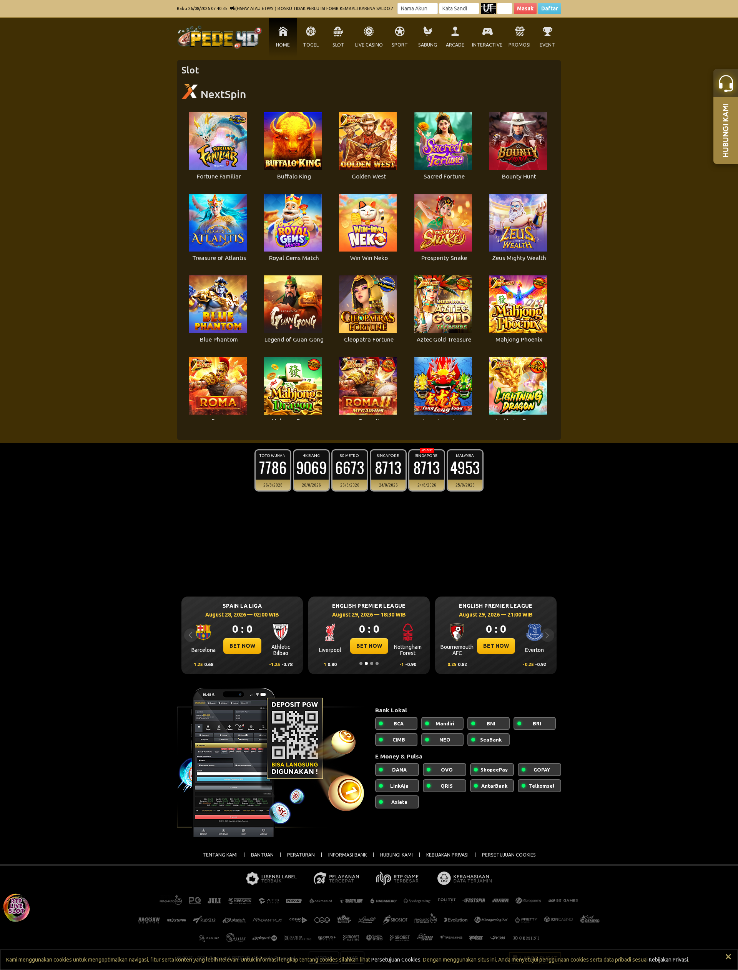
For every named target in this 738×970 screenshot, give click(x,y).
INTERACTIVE (487, 44)
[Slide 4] (377, 663)
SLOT (338, 44)
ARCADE (455, 44)
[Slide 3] (371, 663)
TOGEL (311, 44)
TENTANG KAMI (220, 854)
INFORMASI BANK (347, 854)
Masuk (525, 8)
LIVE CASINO (369, 44)
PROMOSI (519, 44)
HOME (283, 44)
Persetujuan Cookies (396, 960)
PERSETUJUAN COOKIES (509, 854)
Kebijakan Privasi (668, 960)
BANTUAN (262, 854)
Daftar (549, 8)
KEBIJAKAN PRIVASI (447, 854)
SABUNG (427, 44)
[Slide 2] (366, 663)
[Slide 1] (360, 663)
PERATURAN (301, 854)
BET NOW (242, 646)
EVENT (547, 44)
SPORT (400, 44)
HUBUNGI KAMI (396, 854)
